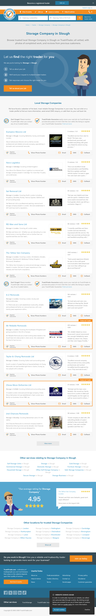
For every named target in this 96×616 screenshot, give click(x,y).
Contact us (66, 579)
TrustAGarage (27, 602)
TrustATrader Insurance (45, 602)
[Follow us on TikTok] (24, 593)
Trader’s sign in (87, 8)
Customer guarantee (85, 582)
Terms (49, 582)
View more (48, 443)
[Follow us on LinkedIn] (20, 593)
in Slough (18, 463)
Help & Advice (36, 579)
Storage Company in (18, 528)
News (33, 582)
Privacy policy (83, 575)
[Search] (80, 18)
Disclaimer (81, 579)
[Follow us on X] (10, 593)
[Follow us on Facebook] (6, 593)
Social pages (66, 582)
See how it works (16, 582)
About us (34, 575)
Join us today (81, 558)
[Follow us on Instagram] (15, 593)
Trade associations (53, 575)
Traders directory (52, 579)
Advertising (66, 575)
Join (62, 3)
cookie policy (67, 604)
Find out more (67, 124)
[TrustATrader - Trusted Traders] (9, 11)
